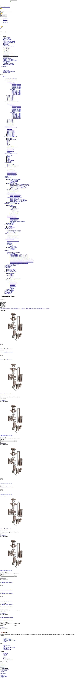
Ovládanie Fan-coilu (13, 220)
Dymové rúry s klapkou (11, 139)
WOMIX (11, 245)
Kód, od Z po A (47, 308)
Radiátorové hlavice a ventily (10, 265)
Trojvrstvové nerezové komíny (10, 79)
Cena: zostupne (35, 308)
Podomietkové (12, 248)
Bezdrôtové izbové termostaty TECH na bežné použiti (19, 185)
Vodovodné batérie (8, 279)
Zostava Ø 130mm (10, 96)
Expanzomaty (7, 267)
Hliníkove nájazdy (8, 292)
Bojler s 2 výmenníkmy (11, 232)
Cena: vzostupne (29, 308)
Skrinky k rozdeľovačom (12, 247)
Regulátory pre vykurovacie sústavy (14, 179)
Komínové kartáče (8, 167)
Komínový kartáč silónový (12, 174)
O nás (4, 646)
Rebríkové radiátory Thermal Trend (13, 252)
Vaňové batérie (12, 285)
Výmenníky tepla (10, 145)
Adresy (4, 656)
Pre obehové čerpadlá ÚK (14, 180)
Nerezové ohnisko (8, 293)
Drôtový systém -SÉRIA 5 (14, 198)
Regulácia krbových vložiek (12, 189)
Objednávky (5, 654)
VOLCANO (9, 226)
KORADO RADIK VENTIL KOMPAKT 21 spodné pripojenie (21, 259)
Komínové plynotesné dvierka (12, 165)
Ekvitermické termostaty (14, 214)
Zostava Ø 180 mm (10, 134)
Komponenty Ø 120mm (16, 106)
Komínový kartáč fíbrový (12, 173)
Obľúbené (5, 657)
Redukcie (9, 144)
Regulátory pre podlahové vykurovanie (14, 197)
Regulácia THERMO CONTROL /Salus (12, 203)
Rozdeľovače (9, 244)
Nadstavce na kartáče (11, 170)
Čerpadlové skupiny (11, 273)
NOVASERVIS (13, 246)
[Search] (1, 13)
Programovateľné (15, 208)
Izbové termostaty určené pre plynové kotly (18, 188)
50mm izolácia (12, 89)
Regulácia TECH (8, 177)
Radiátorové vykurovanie (14, 218)
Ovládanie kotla (10, 205)
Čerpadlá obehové (10, 275)
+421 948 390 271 (5, 669)
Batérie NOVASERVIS (11, 281)
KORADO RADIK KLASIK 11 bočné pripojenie (19, 254)
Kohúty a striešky (10, 160)
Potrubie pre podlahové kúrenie (13, 241)
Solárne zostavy (8, 233)
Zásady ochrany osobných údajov (9, 647)
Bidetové (11, 287)
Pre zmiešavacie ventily (14, 181)
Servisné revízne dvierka (11, 166)
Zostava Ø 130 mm (10, 131)
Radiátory (7, 250)
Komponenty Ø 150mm (16, 85)
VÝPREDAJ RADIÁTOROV (10, 78)
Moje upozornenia (6, 658)
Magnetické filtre (10, 223)
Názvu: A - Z (19, 308)
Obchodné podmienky (7, 645)
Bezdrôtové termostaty (14, 209)
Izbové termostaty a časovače (12, 183)
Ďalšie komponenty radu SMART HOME (17, 221)
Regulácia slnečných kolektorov (13, 190)
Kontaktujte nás (6, 648)
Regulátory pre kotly (11, 191)
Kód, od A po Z (41, 308)
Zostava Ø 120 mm (10, 130)
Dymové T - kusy (10, 148)
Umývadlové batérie (13, 282)
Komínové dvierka (8, 162)
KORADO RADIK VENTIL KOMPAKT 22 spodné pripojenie (21, 261)
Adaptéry (9, 242)
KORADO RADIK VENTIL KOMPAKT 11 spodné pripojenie (21, 258)
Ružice (8, 141)
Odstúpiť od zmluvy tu (7, 649)
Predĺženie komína (8, 125)
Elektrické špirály (8, 266)
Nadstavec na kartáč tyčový (12, 175)
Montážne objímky (10, 151)
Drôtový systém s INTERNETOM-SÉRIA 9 (18, 201)
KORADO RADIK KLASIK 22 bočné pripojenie (19, 256)
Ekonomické (12, 276)
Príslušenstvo (12, 222)
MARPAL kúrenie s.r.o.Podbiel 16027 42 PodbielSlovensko (4, 665)
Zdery (8, 143)
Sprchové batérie (13, 286)
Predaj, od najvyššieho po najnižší (6, 308)
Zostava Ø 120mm (10, 95)
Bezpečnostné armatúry (9, 290)
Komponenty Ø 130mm (16, 84)
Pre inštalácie (12, 182)
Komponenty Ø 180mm (16, 87)
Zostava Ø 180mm (10, 99)
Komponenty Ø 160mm (16, 86)
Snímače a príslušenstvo (11, 192)
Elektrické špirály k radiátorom (13, 264)
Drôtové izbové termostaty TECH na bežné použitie (19, 184)
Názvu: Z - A (24, 308)
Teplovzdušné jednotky (9, 224)
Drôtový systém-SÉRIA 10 (12, 202)
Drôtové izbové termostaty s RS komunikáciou (18, 186)
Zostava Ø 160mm (10, 98)
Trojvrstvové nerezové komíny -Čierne (12, 101)
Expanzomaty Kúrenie (11, 269)
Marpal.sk (4, 76)
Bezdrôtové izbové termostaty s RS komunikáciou (19, 187)
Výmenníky (9, 161)
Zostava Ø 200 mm (10, 135)
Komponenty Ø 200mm (16, 88)
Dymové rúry (9, 138)
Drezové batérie (12, 284)
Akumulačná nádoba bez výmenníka (14, 230)
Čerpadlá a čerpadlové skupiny (10, 271)
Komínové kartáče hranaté (12, 172)
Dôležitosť (3, 307)
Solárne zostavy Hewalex (12, 236)
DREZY (6, 176)
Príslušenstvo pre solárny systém (13, 235)
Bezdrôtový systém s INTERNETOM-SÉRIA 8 (18, 200)
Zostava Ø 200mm (10, 100)
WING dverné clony (11, 227)
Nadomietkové (12, 249)
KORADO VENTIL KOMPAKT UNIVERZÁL (19, 263)
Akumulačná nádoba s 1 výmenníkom (14, 231)
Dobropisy (5, 655)
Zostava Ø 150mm (10, 97)
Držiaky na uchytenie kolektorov (13, 237)
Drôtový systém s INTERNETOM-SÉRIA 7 (18, 199)
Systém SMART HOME (11, 217)
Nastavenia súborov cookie (8, 659)
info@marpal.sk (5, 668)
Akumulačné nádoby (9, 228)
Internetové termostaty (14, 212)
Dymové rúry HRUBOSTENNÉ (11, 136)
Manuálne (14, 207)
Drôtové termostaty (13, 206)
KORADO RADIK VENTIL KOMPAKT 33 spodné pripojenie (21, 262)
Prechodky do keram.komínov (12, 146)
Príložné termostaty (13, 213)
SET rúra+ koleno (10, 147)
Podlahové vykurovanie (11, 215)
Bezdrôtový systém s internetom (15, 195)
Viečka (8, 142)
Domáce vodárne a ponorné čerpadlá (14, 278)
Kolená (8, 140)
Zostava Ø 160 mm (10, 133)
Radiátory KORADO (11, 253)
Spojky (8, 150)
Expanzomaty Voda (11, 270)
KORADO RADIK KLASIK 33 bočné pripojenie (19, 257)
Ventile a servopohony (9, 291)
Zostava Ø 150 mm (10, 132)
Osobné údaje (5, 653)
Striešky (8, 152)
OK (2, 74)
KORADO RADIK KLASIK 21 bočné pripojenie (19, 255)
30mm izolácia (12, 83)
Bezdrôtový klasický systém (15, 196)
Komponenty (9, 81)
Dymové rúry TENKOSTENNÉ (11, 153)
